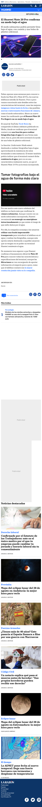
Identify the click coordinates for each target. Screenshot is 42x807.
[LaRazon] (8, 6)
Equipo (3, 787)
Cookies (3, 791)
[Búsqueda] (31, 5)
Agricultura (21, 2)
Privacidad (4, 789)
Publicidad (4, 785)
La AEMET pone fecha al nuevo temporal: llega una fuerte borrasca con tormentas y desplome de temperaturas (19, 769)
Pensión (27, 2)
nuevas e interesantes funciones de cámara (20, 111)
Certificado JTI (6, 797)
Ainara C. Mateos (7, 553)
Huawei (3, 286)
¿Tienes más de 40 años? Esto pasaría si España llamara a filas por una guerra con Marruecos (20, 634)
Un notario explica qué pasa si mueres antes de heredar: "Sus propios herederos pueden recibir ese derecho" (20, 679)
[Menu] (40, 6)
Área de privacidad (7, 793)
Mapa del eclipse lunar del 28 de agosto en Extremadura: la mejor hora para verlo (21, 724)
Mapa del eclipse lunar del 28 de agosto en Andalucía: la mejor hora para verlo (20, 590)
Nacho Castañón (15, 64)
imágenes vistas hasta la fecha (14, 108)
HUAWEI (6, 9)
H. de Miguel (5, 777)
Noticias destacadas (13, 503)
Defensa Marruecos (11, 2)
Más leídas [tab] (6, 303)
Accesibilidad (5, 795)
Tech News (24, 124)
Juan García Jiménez (8, 731)
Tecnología (9, 310)
